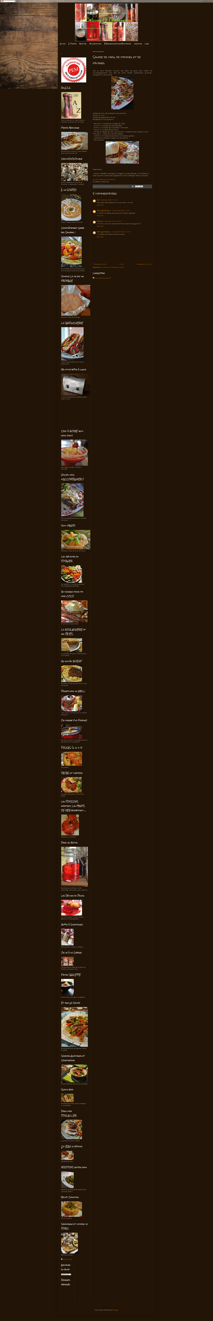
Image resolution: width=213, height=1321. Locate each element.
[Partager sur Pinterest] (142, 186)
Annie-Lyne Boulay (103, 211)
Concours (138, 43)
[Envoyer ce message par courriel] (136, 186)
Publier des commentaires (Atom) (113, 267)
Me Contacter (95, 43)
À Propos (73, 43)
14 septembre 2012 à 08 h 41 (112, 221)
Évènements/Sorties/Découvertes (117, 43)
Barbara (100, 221)
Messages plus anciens (143, 264)
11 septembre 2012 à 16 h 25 (108, 200)
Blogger (115, 1310)
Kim (98, 200)
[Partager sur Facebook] (140, 186)
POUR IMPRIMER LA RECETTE (104, 180)
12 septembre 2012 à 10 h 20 (121, 211)
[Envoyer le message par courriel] (132, 186)
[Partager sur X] (139, 186)
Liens (147, 43)
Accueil (63, 43)
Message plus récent (100, 264)
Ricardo (102, 115)
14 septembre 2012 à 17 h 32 (121, 232)
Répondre (100, 205)
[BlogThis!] (137, 186)
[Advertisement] (75, 414)
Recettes (83, 43)
